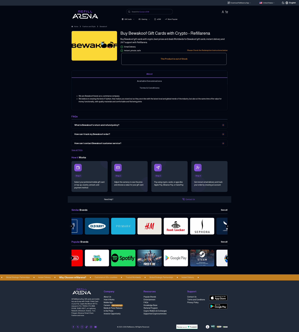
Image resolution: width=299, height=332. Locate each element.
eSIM (159, 19)
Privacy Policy (193, 302)
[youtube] (95, 327)
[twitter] (77, 327)
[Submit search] (129, 12)
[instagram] (91, 327)
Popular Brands (150, 297)
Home (76, 26)
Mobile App (108, 302)
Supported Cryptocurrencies (155, 314)
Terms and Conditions (196, 300)
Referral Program (151, 308)
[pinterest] (82, 327)
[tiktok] (86, 327)
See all (224, 210)
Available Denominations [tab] (149, 81)
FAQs (146, 302)
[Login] (222, 12)
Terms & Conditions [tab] (149, 88)
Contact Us (190, 199)
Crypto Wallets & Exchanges (155, 311)
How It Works (109, 300)
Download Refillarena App (240, 3)
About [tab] (149, 74)
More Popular (172, 19)
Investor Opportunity (112, 314)
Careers (113, 305)
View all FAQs (77, 150)
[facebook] (73, 327)
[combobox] (267, 2)
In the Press (108, 311)
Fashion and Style (89, 26)
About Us (107, 297)
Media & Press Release (113, 308)
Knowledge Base (150, 305)
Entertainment (149, 300)
